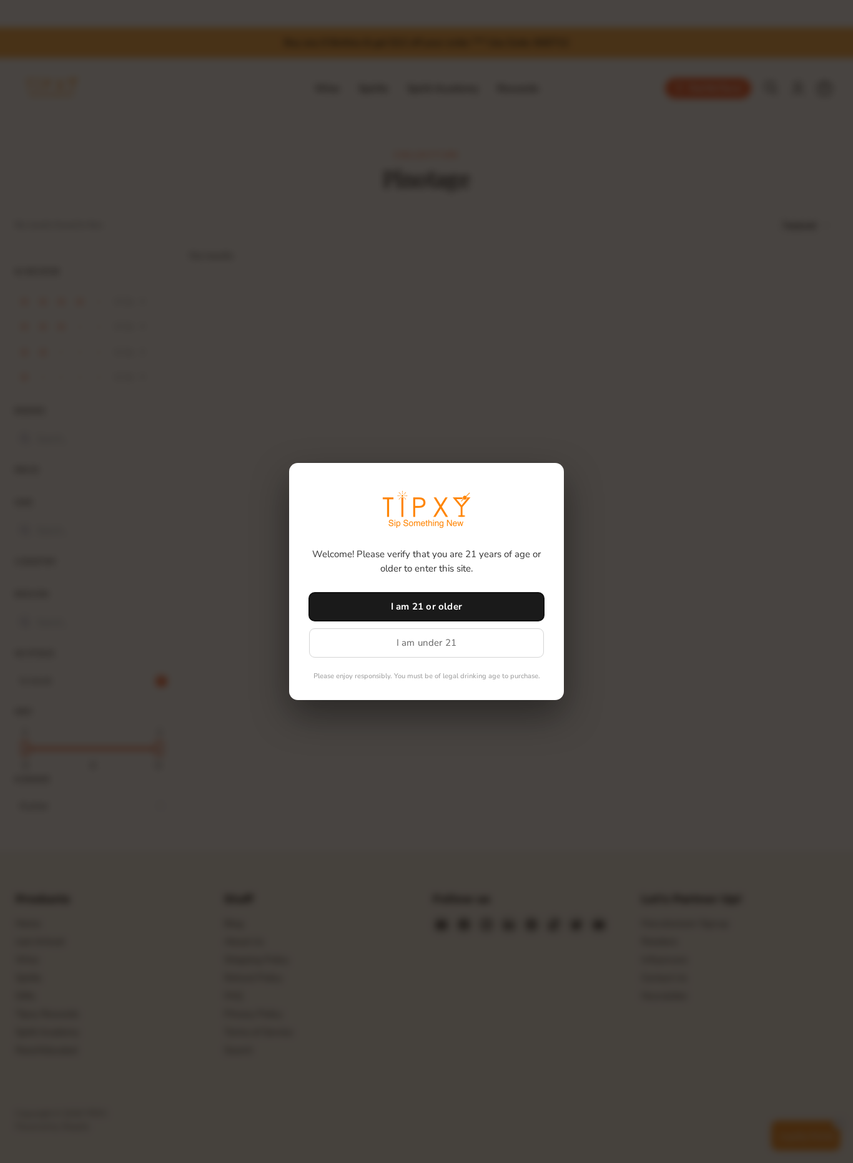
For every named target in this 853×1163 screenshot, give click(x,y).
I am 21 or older (426, 606)
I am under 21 (427, 642)
